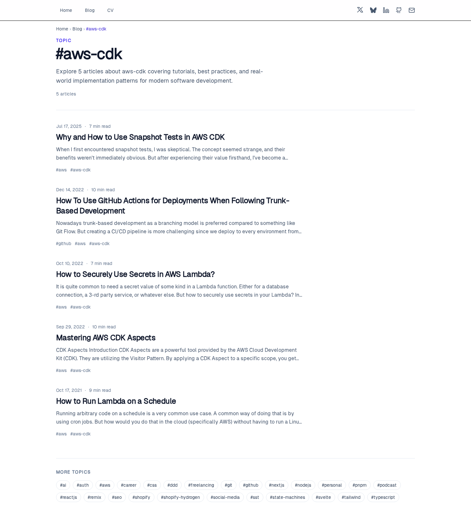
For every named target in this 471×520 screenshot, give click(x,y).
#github (63, 243)
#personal (332, 485)
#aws (61, 169)
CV (110, 10)
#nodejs (303, 485)
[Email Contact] (412, 10)
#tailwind (351, 497)
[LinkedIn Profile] (386, 10)
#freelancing (201, 485)
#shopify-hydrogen (180, 497)
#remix (94, 497)
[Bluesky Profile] (373, 10)
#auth (83, 485)
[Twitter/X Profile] (360, 10)
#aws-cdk (80, 169)
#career (128, 485)
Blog (90, 10)
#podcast (387, 485)
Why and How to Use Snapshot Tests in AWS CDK (140, 137)
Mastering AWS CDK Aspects (105, 337)
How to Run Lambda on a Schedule (116, 401)
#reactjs (68, 497)
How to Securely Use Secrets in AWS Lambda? (135, 274)
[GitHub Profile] (399, 10)
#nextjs (276, 485)
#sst (255, 497)
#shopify (141, 497)
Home (66, 10)
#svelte (323, 497)
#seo (117, 497)
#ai (63, 485)
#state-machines (287, 497)
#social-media (225, 497)
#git (228, 485)
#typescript (383, 497)
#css (152, 485)
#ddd (173, 485)
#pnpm (360, 485)
